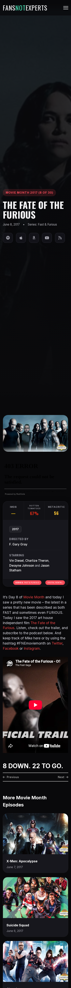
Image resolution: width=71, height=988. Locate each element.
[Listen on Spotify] (8, 238)
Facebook (11, 648)
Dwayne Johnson (21, 565)
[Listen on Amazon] (34, 238)
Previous (13, 777)
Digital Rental (55, 583)
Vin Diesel (16, 560)
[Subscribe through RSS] (60, 238)
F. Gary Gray (18, 544)
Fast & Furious (27, 583)
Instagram (32, 648)
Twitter (57, 643)
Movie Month (33, 597)
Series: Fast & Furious (42, 224)
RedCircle (20, 494)
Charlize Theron (37, 560)
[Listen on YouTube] (47, 238)
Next (61, 777)
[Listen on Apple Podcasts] (21, 238)
